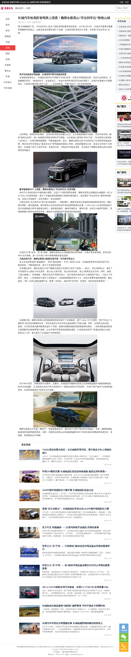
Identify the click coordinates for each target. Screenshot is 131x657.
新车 (8, 25)
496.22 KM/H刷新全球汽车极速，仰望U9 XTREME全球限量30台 (75, 587)
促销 (8, 59)
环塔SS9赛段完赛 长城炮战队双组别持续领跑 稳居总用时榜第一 (74, 471)
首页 (8, 19)
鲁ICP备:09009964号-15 (70, 652)
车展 (8, 76)
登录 (127, 2)
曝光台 (8, 71)
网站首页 (19, 8)
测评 (8, 53)
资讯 (8, 30)
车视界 (8, 65)
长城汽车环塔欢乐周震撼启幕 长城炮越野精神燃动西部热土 (72, 623)
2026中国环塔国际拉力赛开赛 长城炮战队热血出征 (68, 490)
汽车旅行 (8, 82)
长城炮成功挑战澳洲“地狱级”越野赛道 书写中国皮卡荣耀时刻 (73, 605)
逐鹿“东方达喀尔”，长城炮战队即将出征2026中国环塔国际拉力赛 (75, 508)
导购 (8, 42)
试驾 (28, 8)
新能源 (8, 36)
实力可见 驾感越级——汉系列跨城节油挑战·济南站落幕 (70, 527)
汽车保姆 (8, 88)
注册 (121, 2)
